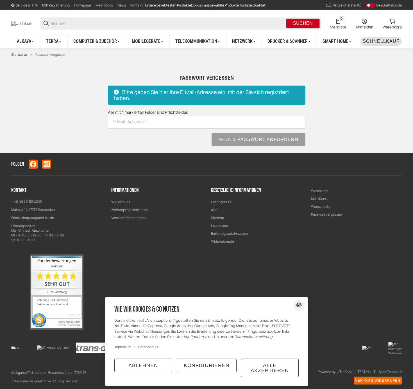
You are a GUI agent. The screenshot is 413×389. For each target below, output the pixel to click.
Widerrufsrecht (222, 241)
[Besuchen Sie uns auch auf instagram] (46, 164)
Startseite (19, 54)
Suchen (303, 23)
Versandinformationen (128, 217)
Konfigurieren (207, 365)
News (121, 5)
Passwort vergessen (50, 54)
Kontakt (136, 5)
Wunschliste (320, 206)
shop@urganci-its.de (37, 217)
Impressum (219, 225)
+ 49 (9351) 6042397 (26, 201)
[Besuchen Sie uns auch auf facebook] (33, 164)
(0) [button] (347, 5)
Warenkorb (319, 190)
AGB (214, 209)
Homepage (82, 5)
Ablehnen (143, 365)
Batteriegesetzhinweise (229, 233)
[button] (397, 164)
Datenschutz (221, 202)
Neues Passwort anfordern (258, 139)
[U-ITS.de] (21, 23)
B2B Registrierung (56, 5)
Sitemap (217, 217)
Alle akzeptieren (270, 368)
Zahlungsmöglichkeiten (129, 209)
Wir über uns (120, 202)
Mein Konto (104, 5)
